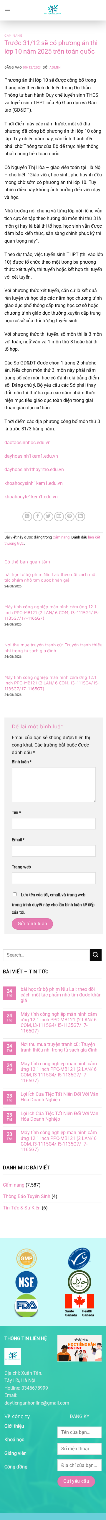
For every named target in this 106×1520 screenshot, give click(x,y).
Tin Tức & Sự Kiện (22, 1208)
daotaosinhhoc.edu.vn (27, 442)
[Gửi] (96, 955)
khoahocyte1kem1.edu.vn (31, 497)
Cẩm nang (13, 35)
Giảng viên (15, 1453)
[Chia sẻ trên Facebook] (38, 517)
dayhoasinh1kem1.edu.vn (31, 456)
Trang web (21, 867)
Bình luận (22, 761)
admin (55, 67)
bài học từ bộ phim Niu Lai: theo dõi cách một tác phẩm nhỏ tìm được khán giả (50, 577)
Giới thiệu (14, 1426)
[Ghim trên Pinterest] (69, 517)
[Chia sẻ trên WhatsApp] (27, 517)
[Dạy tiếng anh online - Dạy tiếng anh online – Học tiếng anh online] (53, 10)
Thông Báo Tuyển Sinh (26, 1196)
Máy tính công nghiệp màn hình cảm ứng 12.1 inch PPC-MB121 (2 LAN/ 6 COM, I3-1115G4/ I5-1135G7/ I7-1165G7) (52, 612)
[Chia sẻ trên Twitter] (48, 517)
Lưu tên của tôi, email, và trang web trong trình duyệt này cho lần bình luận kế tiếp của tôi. (53, 903)
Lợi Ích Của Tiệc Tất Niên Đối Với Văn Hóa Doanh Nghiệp (59, 1096)
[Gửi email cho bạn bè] (59, 517)
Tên (16, 812)
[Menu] (7, 10)
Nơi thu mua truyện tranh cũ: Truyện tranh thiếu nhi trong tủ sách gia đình (53, 647)
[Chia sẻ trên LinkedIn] (80, 517)
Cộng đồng (15, 1467)
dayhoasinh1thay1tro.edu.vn (34, 469)
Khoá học (14, 1439)
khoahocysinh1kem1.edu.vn (33, 483)
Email (18, 839)
